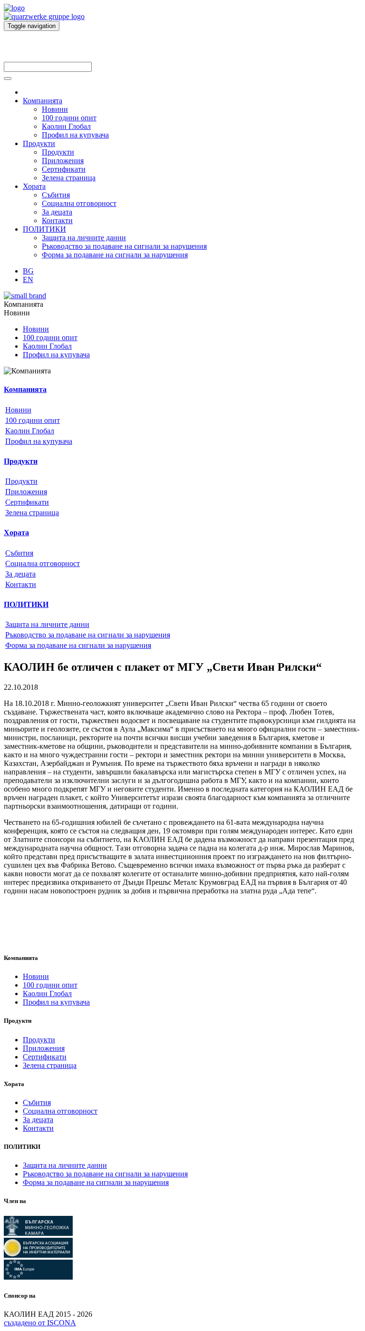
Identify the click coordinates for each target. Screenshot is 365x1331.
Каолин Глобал (66, 126)
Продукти (39, 143)
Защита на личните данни (84, 238)
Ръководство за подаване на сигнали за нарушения (124, 246)
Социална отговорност (79, 203)
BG (28, 271)
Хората (34, 186)
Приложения (63, 161)
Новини (55, 109)
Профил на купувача (75, 135)
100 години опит (69, 118)
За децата (57, 212)
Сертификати (64, 169)
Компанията (42, 101)
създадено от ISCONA (40, 1323)
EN (28, 279)
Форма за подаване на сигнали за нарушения (115, 255)
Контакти (57, 220)
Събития (56, 195)
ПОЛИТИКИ (44, 229)
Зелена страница (69, 178)
